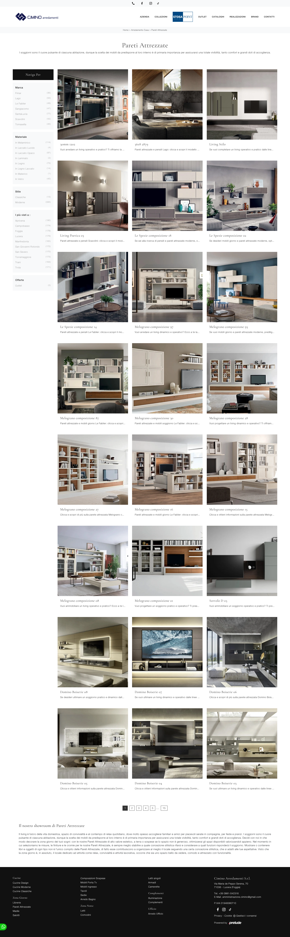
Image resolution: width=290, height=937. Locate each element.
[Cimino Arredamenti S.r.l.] (75, 17)
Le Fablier (20, 103)
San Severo (21, 251)
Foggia (19, 231)
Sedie (84, 895)
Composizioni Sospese (93, 878)
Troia (18, 267)
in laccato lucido (25, 147)
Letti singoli (154, 878)
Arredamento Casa (140, 30)
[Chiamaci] (133, 3)
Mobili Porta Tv (89, 882)
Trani (18, 262)
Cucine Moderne (22, 886)
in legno (20, 163)
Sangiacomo (22, 108)
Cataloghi (218, 17)
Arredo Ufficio (155, 913)
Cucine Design (21, 882)
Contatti (269, 17)
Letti (83, 910)
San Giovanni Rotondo (27, 246)
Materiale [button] (21, 137)
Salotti (16, 915)
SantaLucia (21, 113)
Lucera (19, 236)
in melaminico (22, 142)
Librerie (17, 902)
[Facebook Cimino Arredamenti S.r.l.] (142, 3)
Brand (255, 17)
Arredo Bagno (88, 899)
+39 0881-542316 (229, 893)
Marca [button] (19, 87)
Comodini (86, 914)
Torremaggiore (23, 257)
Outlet (202, 17)
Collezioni (161, 17)
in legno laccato (24, 168)
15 (164, 808)
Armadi (152, 882)
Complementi (155, 902)
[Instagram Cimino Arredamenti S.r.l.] (151, 3)
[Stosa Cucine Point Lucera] (183, 17)
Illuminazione (155, 898)
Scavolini (20, 119)
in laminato (21, 158)
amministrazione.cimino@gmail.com (241, 896)
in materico (21, 173)
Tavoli (84, 890)
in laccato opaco (25, 153)
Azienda (144, 17)
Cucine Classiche (22, 891)
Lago (18, 98)
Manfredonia (22, 241)
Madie (16, 910)
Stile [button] (18, 191)
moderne (20, 202)
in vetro (19, 179)
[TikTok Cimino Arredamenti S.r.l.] (158, 3)
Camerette (154, 886)
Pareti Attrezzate (159, 30)
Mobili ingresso (89, 886)
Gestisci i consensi (246, 915)
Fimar (18, 93)
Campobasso (22, 225)
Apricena (20, 220)
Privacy (218, 915)
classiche (20, 197)
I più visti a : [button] (22, 215)
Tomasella (20, 124)
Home (126, 30)
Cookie (228, 915)
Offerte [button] (19, 280)
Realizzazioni (238, 17)
